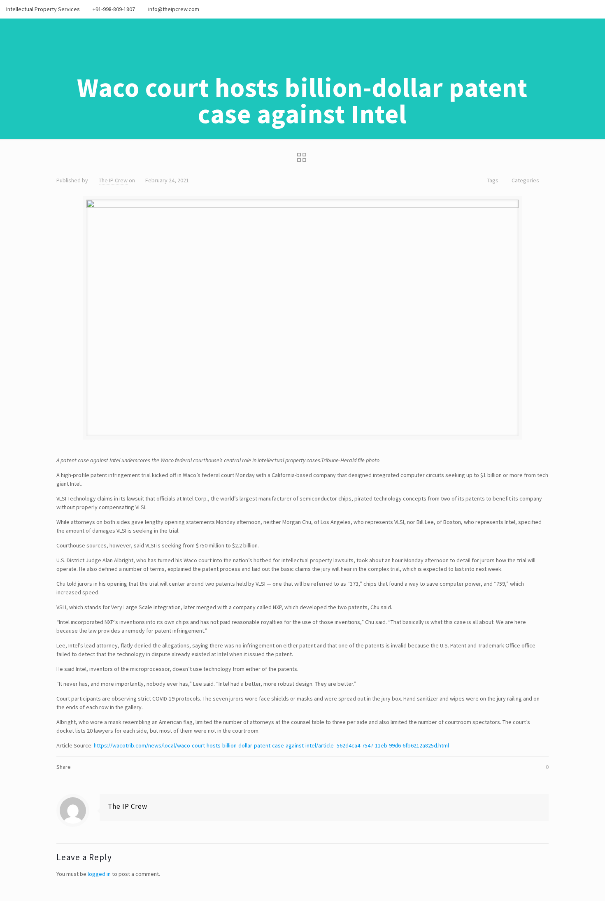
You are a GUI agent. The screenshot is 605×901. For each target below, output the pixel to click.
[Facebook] (561, 9)
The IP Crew (113, 180)
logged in (99, 874)
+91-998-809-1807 (114, 9)
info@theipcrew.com (173, 9)
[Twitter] (572, 9)
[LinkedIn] (594, 9)
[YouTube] (583, 9)
